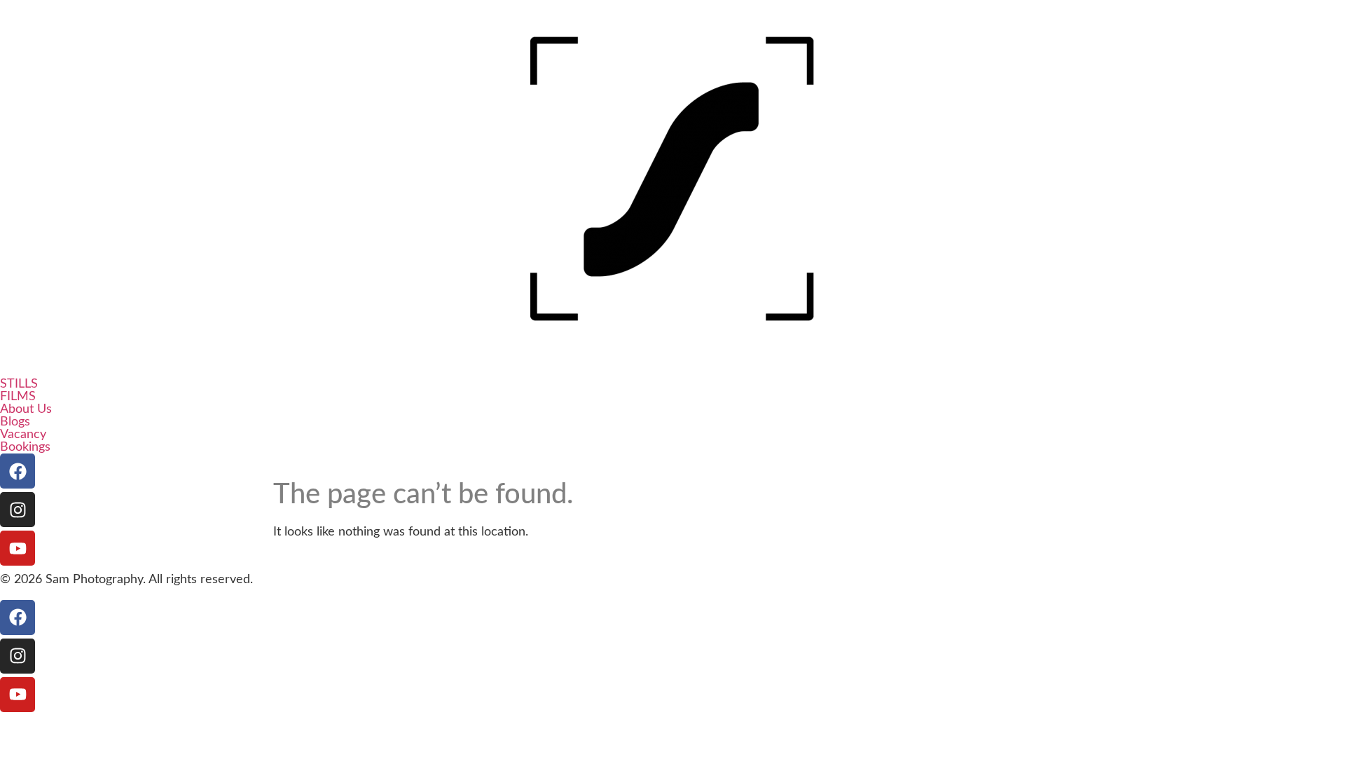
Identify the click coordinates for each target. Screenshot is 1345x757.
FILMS (18, 396)
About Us (26, 409)
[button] (672, 384)
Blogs (15, 422)
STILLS (19, 384)
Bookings (25, 447)
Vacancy (23, 434)
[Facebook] (17, 471)
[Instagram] (17, 509)
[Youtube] (17, 548)
